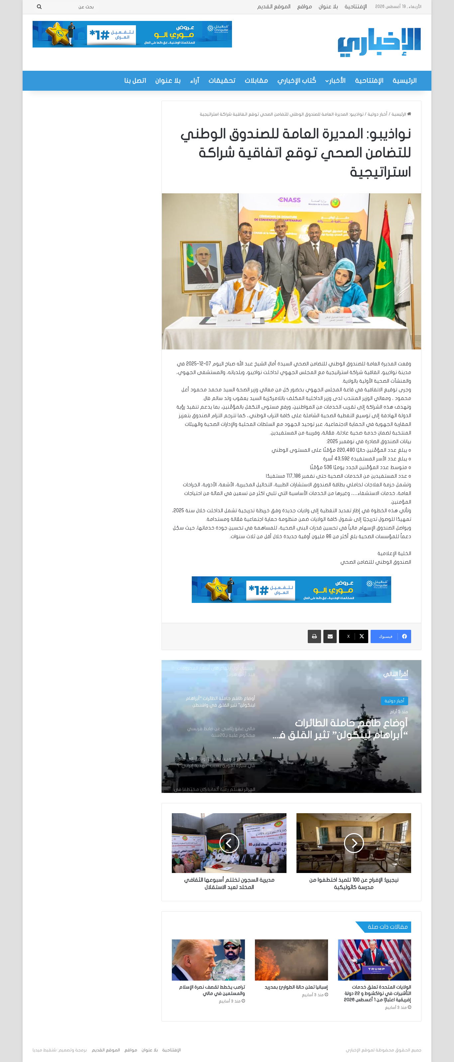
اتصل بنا (135, 80)
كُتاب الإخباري (297, 80)
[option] (291, 726)
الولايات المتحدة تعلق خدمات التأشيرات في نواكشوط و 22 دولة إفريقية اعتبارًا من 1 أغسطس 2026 (377, 993)
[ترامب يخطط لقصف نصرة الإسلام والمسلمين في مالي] (208, 960)
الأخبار (337, 80)
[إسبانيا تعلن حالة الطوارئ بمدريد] (291, 960)
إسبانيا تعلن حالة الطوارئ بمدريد (296, 987)
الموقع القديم (273, 6)
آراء (194, 80)
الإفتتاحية (356, 6)
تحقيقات (222, 80)
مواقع (304, 6)
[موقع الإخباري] (378, 42)
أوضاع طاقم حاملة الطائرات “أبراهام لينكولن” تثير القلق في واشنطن (338, 729)
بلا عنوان (328, 6)
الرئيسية (405, 80)
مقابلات (256, 80)
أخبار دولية (378, 114)
